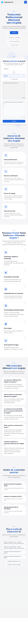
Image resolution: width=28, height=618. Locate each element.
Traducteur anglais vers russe (14, 561)
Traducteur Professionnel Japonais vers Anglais (12, 557)
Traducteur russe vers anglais (14, 564)
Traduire (14, 32)
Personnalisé (15, 79)
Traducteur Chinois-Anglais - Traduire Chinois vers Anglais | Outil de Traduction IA (14, 547)
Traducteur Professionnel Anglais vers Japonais (12, 552)
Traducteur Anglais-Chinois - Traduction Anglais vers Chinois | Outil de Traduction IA (14, 542)
